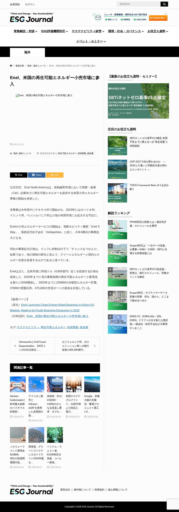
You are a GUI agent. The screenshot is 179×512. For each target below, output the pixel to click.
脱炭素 (90, 153)
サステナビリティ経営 (87, 31)
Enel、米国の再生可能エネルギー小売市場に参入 (57, 316)
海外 (27, 52)
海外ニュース (25, 153)
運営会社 (65, 489)
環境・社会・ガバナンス (124, 31)
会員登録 (15, 4)
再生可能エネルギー (67, 153)
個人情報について (118, 489)
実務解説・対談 (24, 31)
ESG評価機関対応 (53, 31)
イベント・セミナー (89, 41)
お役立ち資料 (156, 31)
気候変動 (82, 153)
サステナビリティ (48, 153)
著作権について (82, 489)
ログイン (30, 4)
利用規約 (99, 489)
